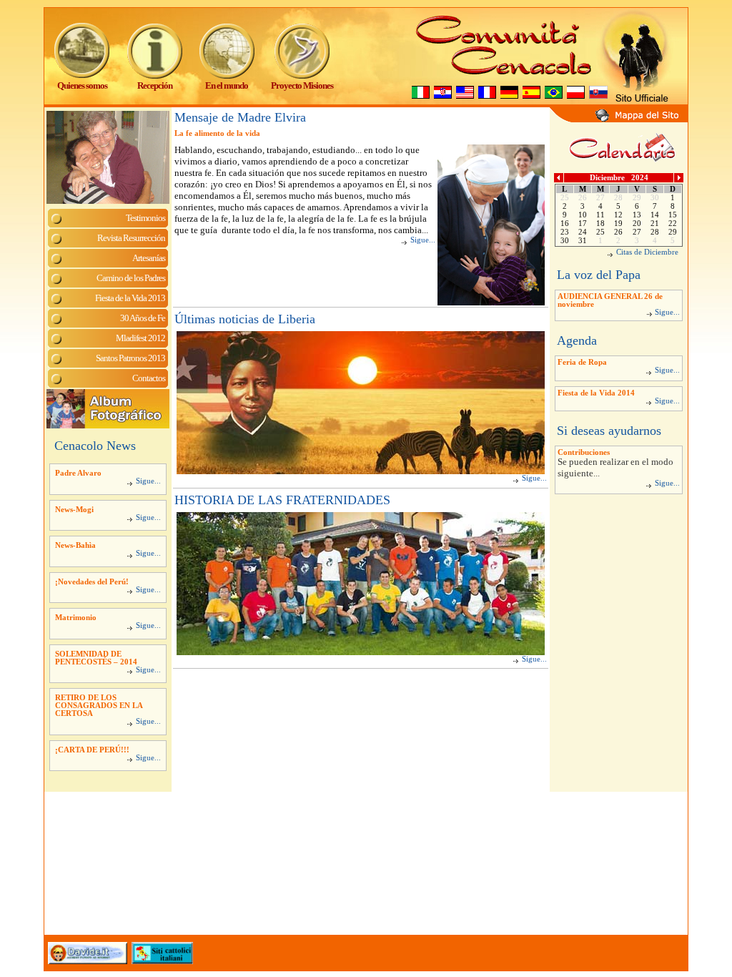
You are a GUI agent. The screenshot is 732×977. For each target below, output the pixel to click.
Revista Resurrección (131, 237)
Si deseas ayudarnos (609, 430)
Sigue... (148, 481)
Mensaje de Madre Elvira (240, 117)
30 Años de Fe (142, 318)
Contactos (148, 378)
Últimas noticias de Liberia (244, 319)
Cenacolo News (95, 445)
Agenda (577, 340)
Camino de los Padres (131, 278)
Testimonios (145, 217)
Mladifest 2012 (140, 338)
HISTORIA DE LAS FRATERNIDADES (282, 500)
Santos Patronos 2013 (130, 358)
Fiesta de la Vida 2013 (130, 298)
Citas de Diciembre (647, 252)
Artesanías (148, 257)
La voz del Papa (598, 274)
